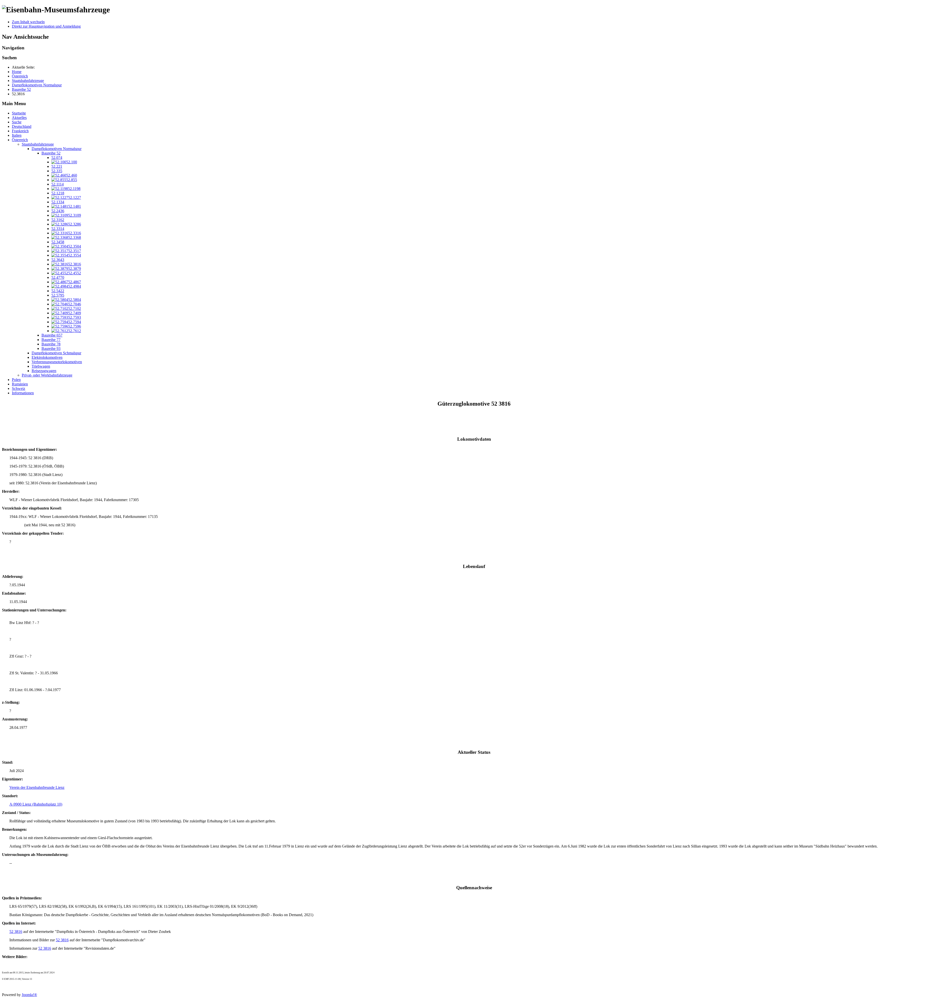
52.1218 (57, 193)
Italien (16, 135)
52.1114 (57, 184)
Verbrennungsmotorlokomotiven (57, 362)
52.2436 (57, 211)
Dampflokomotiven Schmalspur (56, 353)
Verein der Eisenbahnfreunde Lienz (36, 787)
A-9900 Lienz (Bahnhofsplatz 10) (35, 804)
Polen (16, 380)
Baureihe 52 (50, 153)
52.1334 (57, 202)
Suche (16, 122)
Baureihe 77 (50, 340)
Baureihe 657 (51, 335)
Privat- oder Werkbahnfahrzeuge (47, 375)
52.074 (56, 157)
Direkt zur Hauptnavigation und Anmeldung (46, 26)
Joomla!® (29, 995)
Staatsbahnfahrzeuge (38, 144)
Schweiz (18, 388)
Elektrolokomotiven (47, 357)
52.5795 (57, 295)
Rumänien (20, 384)
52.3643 (57, 260)
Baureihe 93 (50, 348)
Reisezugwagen (44, 371)
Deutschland (21, 126)
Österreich (20, 140)
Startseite (19, 113)
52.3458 (57, 242)
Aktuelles (19, 117)
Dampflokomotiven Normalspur (56, 149)
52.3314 (57, 229)
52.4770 (57, 277)
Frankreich (20, 131)
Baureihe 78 (50, 344)
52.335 (56, 171)
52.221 (56, 166)
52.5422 (57, 291)
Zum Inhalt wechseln (28, 22)
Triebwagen (41, 366)
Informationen (23, 393)
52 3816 (15, 931)
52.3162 (57, 220)
